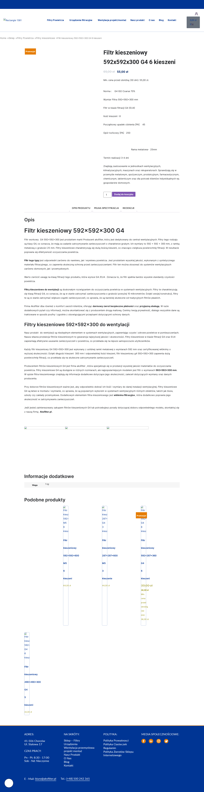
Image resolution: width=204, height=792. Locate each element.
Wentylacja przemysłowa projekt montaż (79, 749)
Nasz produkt (137, 20)
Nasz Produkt (72, 754)
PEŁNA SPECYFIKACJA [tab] (106, 208)
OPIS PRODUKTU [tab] (81, 208)
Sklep (12, 38)
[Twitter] (166, 741)
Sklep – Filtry (72, 740)
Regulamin (109, 748)
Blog (161, 20)
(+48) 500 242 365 (78, 778)
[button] (56, 20)
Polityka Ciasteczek (115, 744)
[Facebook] (143, 741)
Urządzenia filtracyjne (80, 20)
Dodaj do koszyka (123, 194)
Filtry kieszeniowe (45, 38)
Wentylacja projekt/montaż (112, 20)
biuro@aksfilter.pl (45, 778)
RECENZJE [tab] (128, 208)
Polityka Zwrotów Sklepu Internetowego (118, 754)
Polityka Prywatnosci (116, 740)
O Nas (67, 758)
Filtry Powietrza (55, 20)
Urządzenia (70, 744)
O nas (152, 20)
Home (3, 38)
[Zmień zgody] (8, 783)
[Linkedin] (151, 741)
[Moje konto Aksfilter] (196, 13)
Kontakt (172, 20)
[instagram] (158, 741)
